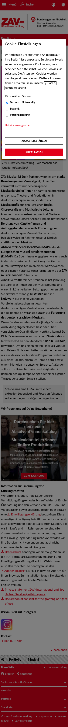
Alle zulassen (34, 152)
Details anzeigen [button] (15, 125)
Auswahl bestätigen (34, 141)
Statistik (14, 109)
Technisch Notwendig (22, 102)
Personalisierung (20, 115)
